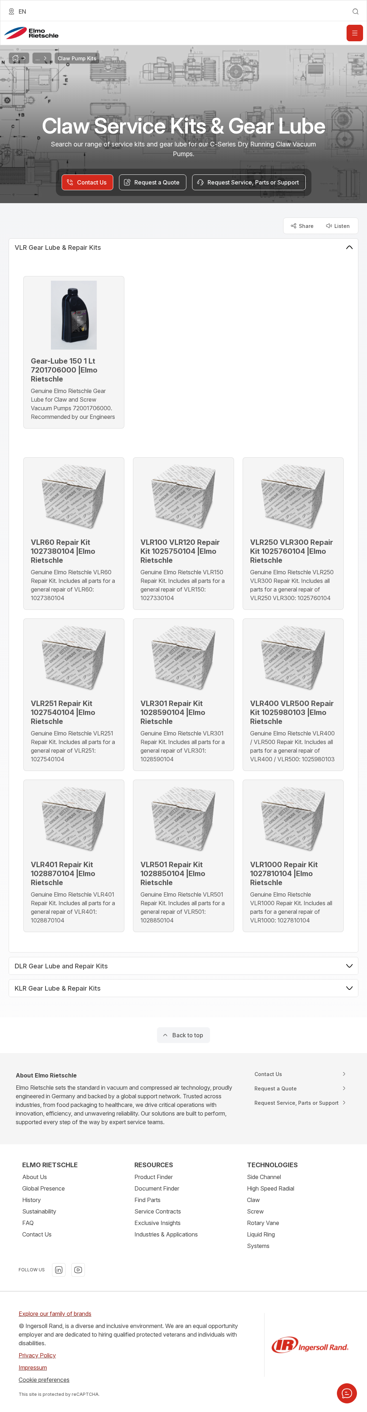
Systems (258, 1245)
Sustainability (39, 1211)
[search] (355, 11)
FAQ (28, 1222)
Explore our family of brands (55, 1313)
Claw (253, 1199)
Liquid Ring (261, 1234)
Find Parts (147, 1199)
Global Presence (43, 1188)
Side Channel (264, 1176)
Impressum (33, 1367)
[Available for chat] (347, 1393)
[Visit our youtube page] (78, 1270)
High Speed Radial (270, 1188)
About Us (34, 1176)
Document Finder (156, 1188)
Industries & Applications (166, 1234)
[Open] (355, 33)
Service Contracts (157, 1211)
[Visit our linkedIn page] (59, 1270)
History (31, 1199)
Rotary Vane (263, 1222)
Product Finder (153, 1176)
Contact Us (37, 1234)
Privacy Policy (37, 1355)
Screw (255, 1211)
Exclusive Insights (157, 1222)
